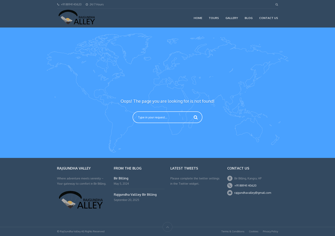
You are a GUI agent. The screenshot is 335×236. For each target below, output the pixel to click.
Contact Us (268, 18)
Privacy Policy (270, 231)
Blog (249, 18)
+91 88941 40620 (245, 185)
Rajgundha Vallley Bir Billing (135, 194)
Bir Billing (121, 178)
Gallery (231, 18)
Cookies (253, 231)
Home (198, 18)
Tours (214, 18)
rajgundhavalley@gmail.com (252, 193)
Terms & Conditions (232, 231)
